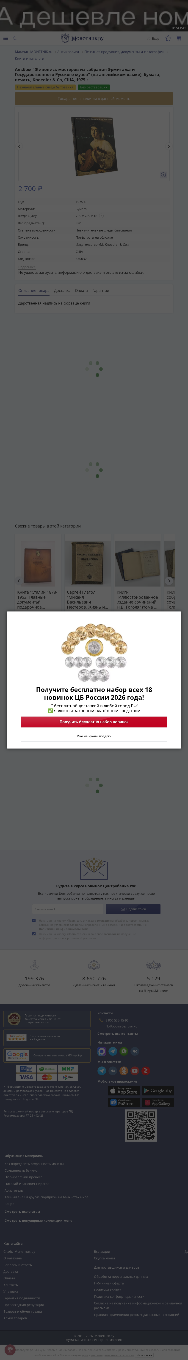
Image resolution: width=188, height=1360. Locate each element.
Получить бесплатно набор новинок (94, 722)
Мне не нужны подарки (94, 736)
